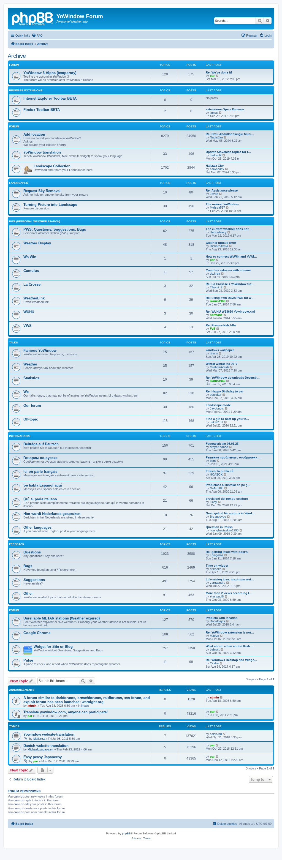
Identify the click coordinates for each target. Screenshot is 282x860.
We (26, 392)
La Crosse (31, 284)
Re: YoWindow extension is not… (230, 632)
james (214, 112)
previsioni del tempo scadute (227, 498)
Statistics (31, 378)
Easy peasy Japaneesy (42, 757)
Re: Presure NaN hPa (221, 325)
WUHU (28, 312)
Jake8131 (216, 422)
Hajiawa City (215, 165)
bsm (213, 460)
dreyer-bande (219, 447)
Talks (13, 342)
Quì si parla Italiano (40, 499)
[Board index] (32, 18)
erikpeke (215, 568)
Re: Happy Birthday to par (224, 391)
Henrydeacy (218, 232)
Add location (34, 134)
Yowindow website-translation (48, 734)
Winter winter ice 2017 (221, 363)
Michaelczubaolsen (40, 749)
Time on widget (217, 565)
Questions (32, 552)
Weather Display (37, 243)
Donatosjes (217, 621)
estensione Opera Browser (225, 109)
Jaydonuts (217, 408)
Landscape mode (218, 405)
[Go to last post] (221, 697)
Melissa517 (217, 207)
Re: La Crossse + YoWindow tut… (230, 284)
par (212, 75)
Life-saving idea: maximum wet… (230, 579)
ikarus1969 (217, 301)
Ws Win (29, 257)
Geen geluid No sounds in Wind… (230, 513)
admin (32, 705)
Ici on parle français (40, 471)
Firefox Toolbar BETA (41, 110)
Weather (30, 364)
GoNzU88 (216, 488)
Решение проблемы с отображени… (233, 457)
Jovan (214, 193)
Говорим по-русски (40, 458)
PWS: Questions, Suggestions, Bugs (54, 229)
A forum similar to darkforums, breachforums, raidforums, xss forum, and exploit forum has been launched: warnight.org (86, 700)
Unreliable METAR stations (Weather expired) (61, 618)
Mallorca (39, 738)
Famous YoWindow (39, 350)
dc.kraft (215, 273)
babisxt (214, 649)
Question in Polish (219, 527)
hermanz (216, 314)
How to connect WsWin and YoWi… (231, 256)
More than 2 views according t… (229, 593)
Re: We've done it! (219, 72)
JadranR (215, 155)
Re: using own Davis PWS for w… (230, 297)
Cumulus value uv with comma (228, 270)
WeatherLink (34, 298)
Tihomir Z (216, 287)
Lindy (213, 502)
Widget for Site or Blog (53, 647)
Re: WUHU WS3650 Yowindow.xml (230, 311)
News (85, 705)
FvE (212, 328)
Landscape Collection (52, 166)
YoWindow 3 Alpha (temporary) (49, 73)
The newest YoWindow (222, 204)
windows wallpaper (220, 350)
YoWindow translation (42, 152)
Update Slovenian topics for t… (228, 152)
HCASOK (216, 474)
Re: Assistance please (222, 190)
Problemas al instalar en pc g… (228, 485)
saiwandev (217, 169)
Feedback (16, 544)
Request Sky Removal (42, 191)
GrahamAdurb (219, 367)
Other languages (37, 527)
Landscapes (18, 182)
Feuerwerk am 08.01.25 (222, 443)
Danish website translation (46, 746)
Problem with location (222, 617)
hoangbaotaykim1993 (224, 530)
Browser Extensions (25, 90)
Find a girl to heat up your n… (227, 419)
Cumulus (31, 271)
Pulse (28, 660)
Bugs (27, 566)
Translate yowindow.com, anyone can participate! (65, 712)
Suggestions (34, 580)
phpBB (126, 833)
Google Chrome (36, 633)
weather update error (221, 242)
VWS (27, 326)
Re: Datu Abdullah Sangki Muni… (230, 134)
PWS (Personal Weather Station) (34, 221)
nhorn (214, 353)
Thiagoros (216, 555)
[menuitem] (37, 35)
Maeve (214, 635)
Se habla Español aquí (42, 485)
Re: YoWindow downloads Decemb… (233, 377)
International (20, 436)
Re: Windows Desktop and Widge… (231, 660)
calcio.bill (216, 734)
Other (28, 593)
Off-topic (30, 419)
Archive (17, 56)
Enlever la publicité (219, 471)
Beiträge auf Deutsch (41, 444)
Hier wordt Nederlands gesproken (51, 514)
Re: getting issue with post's (227, 551)
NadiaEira (216, 137)
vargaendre (217, 582)
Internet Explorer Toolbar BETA (50, 98)
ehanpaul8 (217, 596)
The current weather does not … (229, 229)
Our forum (32, 405)
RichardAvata (219, 246)
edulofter (215, 394)
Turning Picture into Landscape (50, 205)
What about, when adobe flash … (230, 646)
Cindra (214, 663)
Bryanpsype (218, 516)
